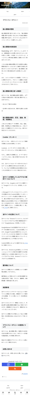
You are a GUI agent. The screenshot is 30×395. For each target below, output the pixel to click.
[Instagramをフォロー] (8, 364)
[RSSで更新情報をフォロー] (15, 368)
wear (22, 385)
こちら (6, 207)
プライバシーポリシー (15, 390)
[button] (27, 234)
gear (22, 388)
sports (8, 388)
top (8, 385)
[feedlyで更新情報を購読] (21, 364)
